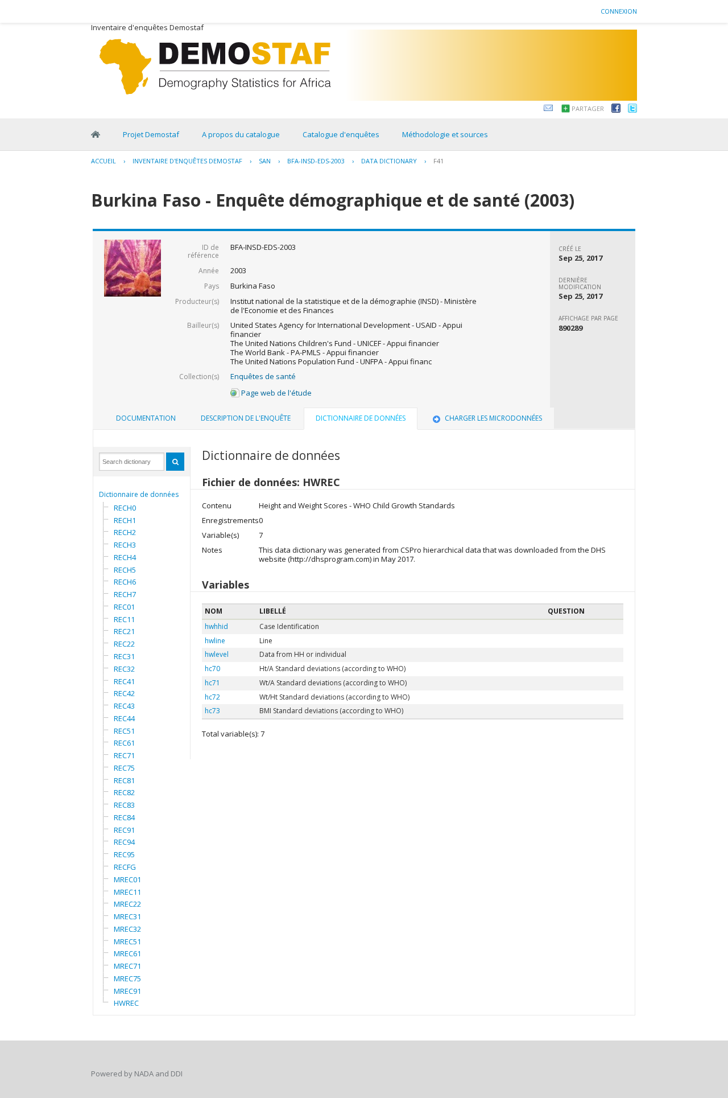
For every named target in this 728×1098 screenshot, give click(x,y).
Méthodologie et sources (445, 134)
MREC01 (127, 879)
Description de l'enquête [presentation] (246, 418)
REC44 (124, 718)
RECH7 (125, 594)
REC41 (124, 681)
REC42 (124, 693)
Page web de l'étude (275, 393)
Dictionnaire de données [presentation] (361, 418)
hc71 (212, 683)
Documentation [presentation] (146, 418)
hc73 (212, 710)
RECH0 (125, 507)
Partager (588, 108)
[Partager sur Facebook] (616, 110)
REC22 (124, 643)
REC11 (124, 619)
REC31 (124, 656)
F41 (438, 161)
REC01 (124, 606)
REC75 (124, 767)
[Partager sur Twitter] (632, 110)
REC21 (124, 631)
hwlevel (217, 654)
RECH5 (125, 569)
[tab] (146, 418)
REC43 (124, 705)
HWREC (126, 1002)
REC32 (124, 668)
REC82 (124, 792)
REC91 (124, 829)
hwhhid (216, 626)
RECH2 (125, 532)
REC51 (124, 730)
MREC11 (127, 892)
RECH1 (125, 520)
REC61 (124, 742)
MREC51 (127, 941)
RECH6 (125, 581)
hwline (215, 640)
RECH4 (125, 557)
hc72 (212, 697)
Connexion (619, 11)
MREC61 (127, 953)
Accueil (103, 161)
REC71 (124, 755)
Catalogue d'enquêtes (341, 134)
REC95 (124, 854)
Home (95, 134)
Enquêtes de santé (263, 376)
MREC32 (127, 928)
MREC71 (127, 965)
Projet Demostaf (151, 134)
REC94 (124, 841)
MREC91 (127, 991)
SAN (265, 161)
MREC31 (127, 916)
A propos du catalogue (241, 134)
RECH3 (125, 544)
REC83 (124, 804)
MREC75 (127, 978)
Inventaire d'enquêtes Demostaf (187, 161)
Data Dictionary (389, 161)
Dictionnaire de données (139, 494)
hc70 (212, 668)
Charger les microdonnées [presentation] (493, 418)
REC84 (124, 817)
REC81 (124, 780)
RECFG (125, 866)
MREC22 (127, 903)
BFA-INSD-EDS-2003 (316, 161)
